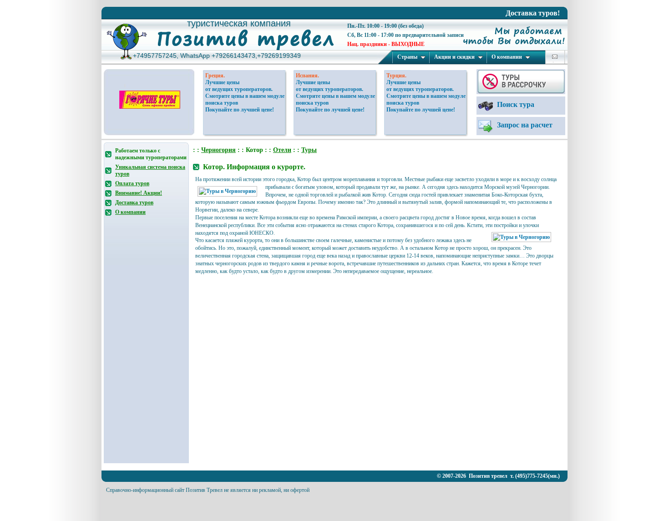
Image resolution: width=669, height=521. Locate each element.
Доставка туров (134, 202)
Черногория (218, 150)
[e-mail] (555, 57)
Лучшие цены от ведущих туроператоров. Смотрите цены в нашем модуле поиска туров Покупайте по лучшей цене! (244, 96)
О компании (507, 57)
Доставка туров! (533, 13)
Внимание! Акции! (138, 193)
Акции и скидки (454, 57)
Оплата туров (132, 183)
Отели (282, 150)
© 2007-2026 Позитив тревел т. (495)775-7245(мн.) (498, 476)
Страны (407, 57)
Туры (309, 150)
